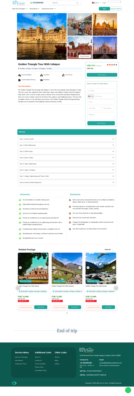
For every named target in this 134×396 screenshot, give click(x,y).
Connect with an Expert (87, 225)
